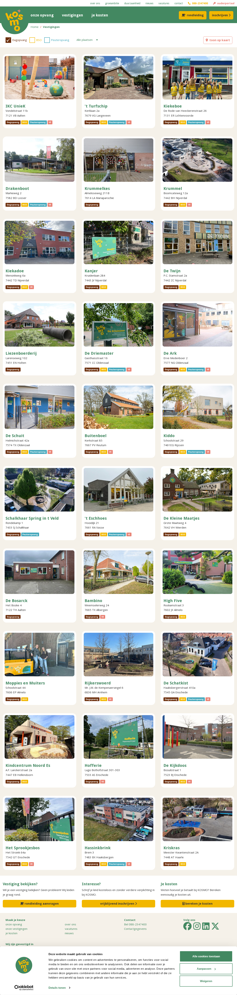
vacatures (163, 3)
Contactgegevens (135, 929)
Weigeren (206, 981)
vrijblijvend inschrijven (117, 904)
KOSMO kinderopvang (15, 20)
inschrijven (220, 15)
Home (35, 27)
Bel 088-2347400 (135, 924)
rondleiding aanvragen (41, 904)
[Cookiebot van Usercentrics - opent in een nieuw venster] (24, 988)
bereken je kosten (199, 904)
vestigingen (72, 15)
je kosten (99, 15)
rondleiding (195, 15)
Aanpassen (204, 968)
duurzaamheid (132, 3)
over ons (95, 3)
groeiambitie (112, 3)
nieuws (149, 3)
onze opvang (42, 15)
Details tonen (57, 987)
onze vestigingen (16, 929)
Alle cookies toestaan (206, 956)
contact (178, 3)
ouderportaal (225, 3)
